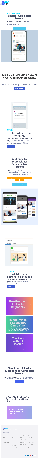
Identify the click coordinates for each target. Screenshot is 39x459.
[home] (5, 2)
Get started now (20, 381)
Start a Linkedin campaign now (19, 184)
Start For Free (11, 146)
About (4, 435)
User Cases (30, 437)
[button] (18, 4)
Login (13, 435)
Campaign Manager (23, 439)
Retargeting (22, 440)
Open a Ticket (14, 445)
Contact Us (13, 439)
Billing (21, 437)
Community (5, 439)
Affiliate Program (6, 442)
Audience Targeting (23, 435)
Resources (30, 435)
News (4, 437)
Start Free (4, 4)
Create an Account (31, 442)
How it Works (12, 4)
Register (13, 437)
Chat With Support (15, 447)
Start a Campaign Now (19, 88)
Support (13, 443)
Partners (29, 439)
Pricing (28, 4)
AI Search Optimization (30, 448)
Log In (7, 4)
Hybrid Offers (30, 444)
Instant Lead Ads (23, 444)
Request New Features (14, 441)
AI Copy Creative (22, 442)
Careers (29, 440)
